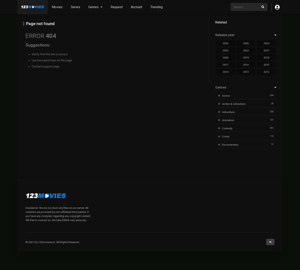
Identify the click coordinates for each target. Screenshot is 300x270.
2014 (225, 71)
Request (117, 7)
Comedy (227, 128)
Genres (93, 7)
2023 (225, 50)
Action (226, 95)
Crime (225, 136)
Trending (156, 7)
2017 (225, 64)
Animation (228, 120)
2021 (266, 50)
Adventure (228, 112)
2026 (225, 43)
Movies (57, 7)
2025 (246, 43)
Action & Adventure (234, 103)
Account (136, 7)
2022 (246, 50)
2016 (246, 64)
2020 (225, 57)
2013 (246, 71)
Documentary (230, 144)
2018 (266, 57)
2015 (266, 64)
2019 (246, 57)
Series (75, 7)
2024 (266, 43)
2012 (266, 71)
